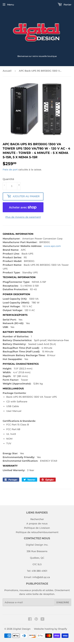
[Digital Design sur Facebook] (30, 619)
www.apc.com (52, 246)
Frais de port (10, 169)
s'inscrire (62, 602)
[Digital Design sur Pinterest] (36, 619)
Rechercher (37, 519)
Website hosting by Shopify (50, 628)
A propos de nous (37, 523)
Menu (10, 4)
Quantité (8, 179)
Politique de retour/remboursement (37, 532)
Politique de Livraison (37, 527)
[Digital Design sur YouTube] (42, 619)
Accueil (7, 70)
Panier (67, 4)
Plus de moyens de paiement (23, 217)
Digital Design (22, 628)
